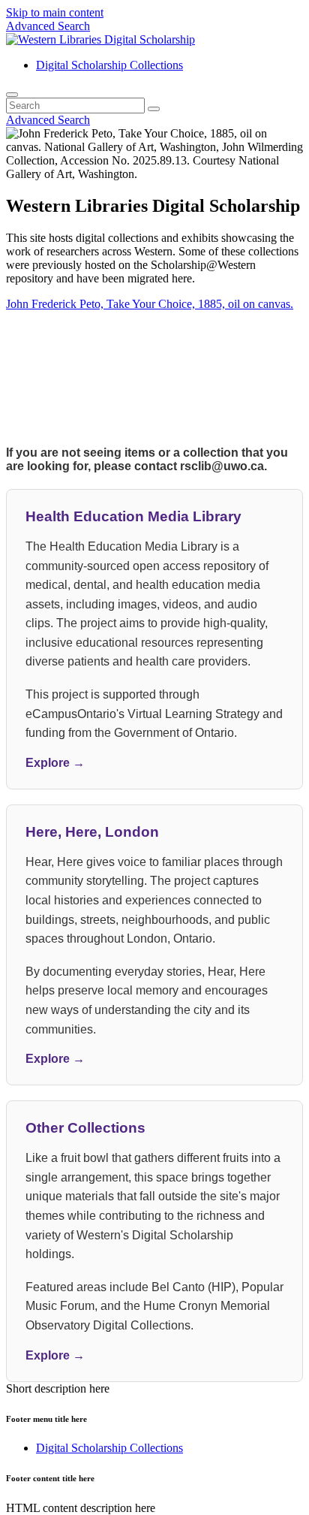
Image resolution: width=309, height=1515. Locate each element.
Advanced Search (48, 26)
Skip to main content (55, 12)
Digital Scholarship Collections (109, 65)
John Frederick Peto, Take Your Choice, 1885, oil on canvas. (149, 303)
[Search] (12, 94)
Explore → (55, 762)
